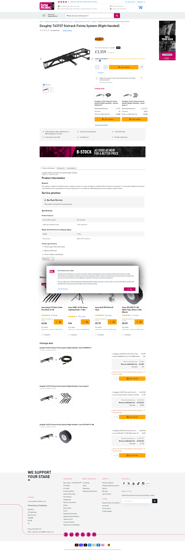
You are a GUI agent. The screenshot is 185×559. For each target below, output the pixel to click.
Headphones (67, 499)
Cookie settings (107, 511)
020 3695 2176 (36, 529)
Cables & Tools (68, 519)
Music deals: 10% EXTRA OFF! (72, 483)
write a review (67, 30)
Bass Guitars (67, 508)
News (84, 485)
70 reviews (108, 315)
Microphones (67, 497)
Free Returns (84, 137)
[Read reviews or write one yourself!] (44, 30)
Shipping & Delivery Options (110, 485)
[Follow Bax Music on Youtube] (133, 483)
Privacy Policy (92, 283)
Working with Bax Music (90, 491)
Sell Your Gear (106, 494)
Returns (104, 488)
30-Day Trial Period (117, 6)
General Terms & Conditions (111, 503)
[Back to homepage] (44, 15)
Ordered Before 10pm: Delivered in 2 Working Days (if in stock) (78, 9)
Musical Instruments (69, 502)
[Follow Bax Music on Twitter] (129, 483)
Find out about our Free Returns (37, 505)
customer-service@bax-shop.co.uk (42, 532)
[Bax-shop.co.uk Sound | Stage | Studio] (47, 6)
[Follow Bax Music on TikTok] (138, 483)
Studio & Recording (69, 494)
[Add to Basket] (58, 321)
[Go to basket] (140, 7)
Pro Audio (66, 488)
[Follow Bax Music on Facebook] (124, 483)
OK (131, 289)
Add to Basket (134, 378)
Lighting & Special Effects (71, 516)
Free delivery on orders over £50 (69, 6)
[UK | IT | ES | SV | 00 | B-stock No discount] (92, 151)
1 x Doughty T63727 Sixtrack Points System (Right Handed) (125, 354)
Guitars (65, 505)
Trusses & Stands (68, 522)
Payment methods (107, 483)
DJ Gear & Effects (68, 491)
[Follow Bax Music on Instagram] (143, 483)
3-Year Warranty (120, 132)
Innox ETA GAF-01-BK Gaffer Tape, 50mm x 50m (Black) (132, 309)
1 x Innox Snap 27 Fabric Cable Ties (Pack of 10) (126, 395)
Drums (65, 511)
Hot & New (66, 485)
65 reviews (54, 315)
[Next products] (143, 277)
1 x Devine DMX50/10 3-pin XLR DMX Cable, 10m (126, 356)
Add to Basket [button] (125, 67)
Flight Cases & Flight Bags (71, 525)
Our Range (86, 483)
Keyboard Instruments (70, 513)
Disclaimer (105, 505)
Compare (47, 335)
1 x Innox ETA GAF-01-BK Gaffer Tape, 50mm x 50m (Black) (126, 433)
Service (105, 479)
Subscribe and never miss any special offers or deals (138, 495)
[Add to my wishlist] (142, 67)
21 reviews (135, 315)
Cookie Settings (63, 289)
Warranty (105, 491)
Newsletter (86, 488)
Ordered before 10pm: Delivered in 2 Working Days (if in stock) (57, 133)
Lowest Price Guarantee (119, 9)
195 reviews (82, 316)
